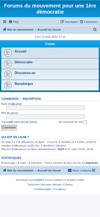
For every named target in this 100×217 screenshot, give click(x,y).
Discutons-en (25, 73)
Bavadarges (24, 84)
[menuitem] (13, 22)
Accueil (20, 51)
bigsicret (92, 162)
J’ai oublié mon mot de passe (19, 121)
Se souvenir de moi (71, 121)
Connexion (9, 98)
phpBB (38, 179)
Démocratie (24, 62)
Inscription (32, 98)
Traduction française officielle (44, 184)
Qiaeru (69, 184)
